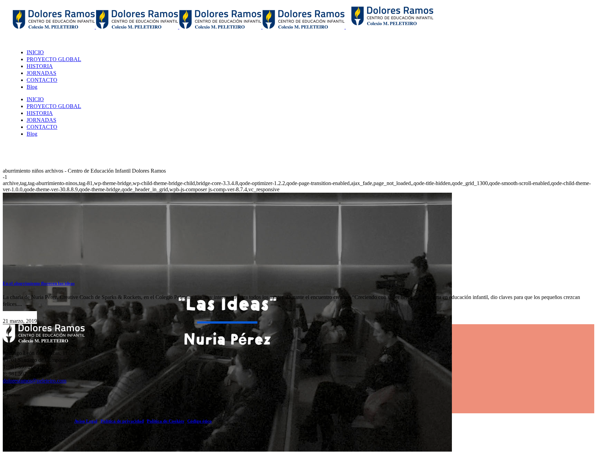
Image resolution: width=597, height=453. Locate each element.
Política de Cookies (165, 421)
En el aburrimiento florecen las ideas (39, 283)
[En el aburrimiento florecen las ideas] (227, 450)
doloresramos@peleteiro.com (34, 381)
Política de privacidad (122, 421)
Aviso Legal (85, 421)
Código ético (199, 421)
